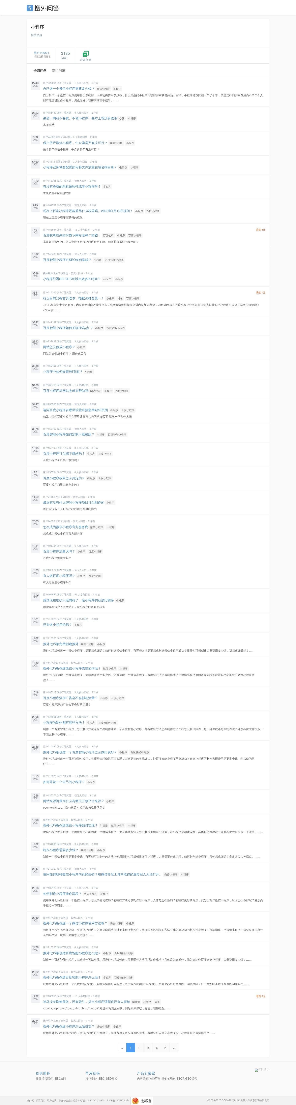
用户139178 (49, 887)
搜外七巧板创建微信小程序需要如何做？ (72, 668)
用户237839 (49, 341)
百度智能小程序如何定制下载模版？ (69, 434)
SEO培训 (60, 1078)
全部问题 (40, 70)
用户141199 (49, 322)
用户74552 (49, 137)
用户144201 (41, 53)
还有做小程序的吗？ (57, 624)
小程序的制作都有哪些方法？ (64, 722)
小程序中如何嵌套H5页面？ (63, 371)
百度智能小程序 (114, 260)
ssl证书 (107, 279)
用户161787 (49, 205)
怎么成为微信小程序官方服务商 (65, 527)
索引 (157, 1002)
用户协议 (52, 1100)
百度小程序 (152, 211)
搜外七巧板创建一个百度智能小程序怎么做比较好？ (80, 752)
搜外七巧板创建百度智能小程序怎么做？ (72, 953)
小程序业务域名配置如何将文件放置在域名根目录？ (80, 167)
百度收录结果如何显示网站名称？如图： (72, 235)
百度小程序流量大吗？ (59, 551)
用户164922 (49, 594)
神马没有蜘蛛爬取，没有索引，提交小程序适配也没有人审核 (86, 1001)
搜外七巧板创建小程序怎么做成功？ (69, 1026)
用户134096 (49, 716)
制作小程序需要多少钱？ (61, 849)
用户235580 (49, 404)
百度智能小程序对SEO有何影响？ (67, 259)
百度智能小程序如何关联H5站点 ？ (68, 327)
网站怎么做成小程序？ (59, 347)
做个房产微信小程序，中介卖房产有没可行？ (75, 142)
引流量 (104, 825)
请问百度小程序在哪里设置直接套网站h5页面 (75, 410)
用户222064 (49, 82)
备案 (121, 118)
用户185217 (49, 692)
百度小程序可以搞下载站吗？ (64, 453)
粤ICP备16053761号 (117, 1100)
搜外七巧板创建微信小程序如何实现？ (70, 825)
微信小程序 (103, 89)
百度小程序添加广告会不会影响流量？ (70, 697)
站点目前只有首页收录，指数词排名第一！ (73, 298)
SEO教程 (111, 1078)
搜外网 (30, 1100)
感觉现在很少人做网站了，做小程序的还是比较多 (78, 600)
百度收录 (108, 235)
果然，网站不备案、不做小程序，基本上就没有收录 (80, 118)
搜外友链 (91, 1078)
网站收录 (95, 391)
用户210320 (49, 619)
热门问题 (58, 70)
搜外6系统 (168, 1078)
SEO (44, 8)
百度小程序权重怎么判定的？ (64, 478)
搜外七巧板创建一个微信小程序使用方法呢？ (75, 923)
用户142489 (49, 254)
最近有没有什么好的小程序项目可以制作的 (73, 502)
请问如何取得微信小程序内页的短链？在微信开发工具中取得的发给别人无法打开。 (102, 874)
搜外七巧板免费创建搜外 (61, 643)
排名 (120, 298)
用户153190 (49, 428)
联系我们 (40, 1100)
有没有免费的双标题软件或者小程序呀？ (72, 186)
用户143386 (49, 180)
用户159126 (49, 365)
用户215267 (49, 292)
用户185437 (49, 112)
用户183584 (49, 229)
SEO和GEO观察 (187, 1078)
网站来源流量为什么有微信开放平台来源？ (73, 801)
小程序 (117, 89)
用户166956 (49, 996)
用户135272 (49, 570)
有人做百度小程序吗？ (59, 575)
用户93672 (49, 161)
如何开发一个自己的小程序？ (64, 781)
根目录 (123, 167)
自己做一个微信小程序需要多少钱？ (69, 88)
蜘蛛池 (136, 1002)
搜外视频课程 (44, 1078)
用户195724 (49, 472)
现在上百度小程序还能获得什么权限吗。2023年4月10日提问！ (88, 210)
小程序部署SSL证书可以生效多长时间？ (72, 278)
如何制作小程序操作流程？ (62, 893)
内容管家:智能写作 (148, 1078)
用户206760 (49, 385)
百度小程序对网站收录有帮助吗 (65, 390)
